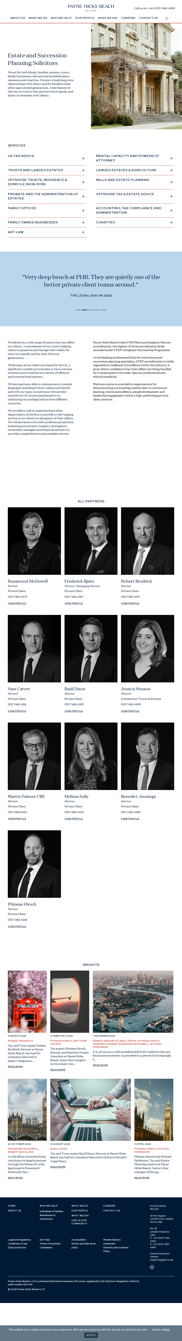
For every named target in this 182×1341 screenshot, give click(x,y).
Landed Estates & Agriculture (126, 170)
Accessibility (78, 1240)
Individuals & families (51, 1211)
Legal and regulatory (19, 1240)
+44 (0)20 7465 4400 (159, 1245)
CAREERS (109, 1206)
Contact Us (148, 18)
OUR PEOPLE (79, 1211)
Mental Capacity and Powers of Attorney (127, 158)
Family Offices (22, 208)
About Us (17, 18)
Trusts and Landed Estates (35, 170)
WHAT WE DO (79, 1206)
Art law (15, 232)
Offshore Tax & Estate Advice (125, 194)
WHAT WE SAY (80, 1216)
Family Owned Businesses (33, 222)
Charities (105, 222)
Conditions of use (18, 1244)
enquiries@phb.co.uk (161, 1259)
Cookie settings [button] (161, 1329)
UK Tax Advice (21, 156)
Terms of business (50, 1244)
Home (11, 1206)
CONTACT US (111, 1211)
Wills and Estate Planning (122, 180)
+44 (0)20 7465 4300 (159, 1239)
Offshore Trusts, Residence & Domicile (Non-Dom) (37, 182)
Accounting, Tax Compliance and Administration (128, 210)
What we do (38, 18)
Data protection (17, 1248)
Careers (128, 18)
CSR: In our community (79, 1222)
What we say (108, 18)
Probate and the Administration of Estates (43, 196)
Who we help (61, 18)
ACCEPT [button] (91, 1335)
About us (14, 1211)
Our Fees (45, 1240)
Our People (84, 18)
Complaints (46, 1248)
